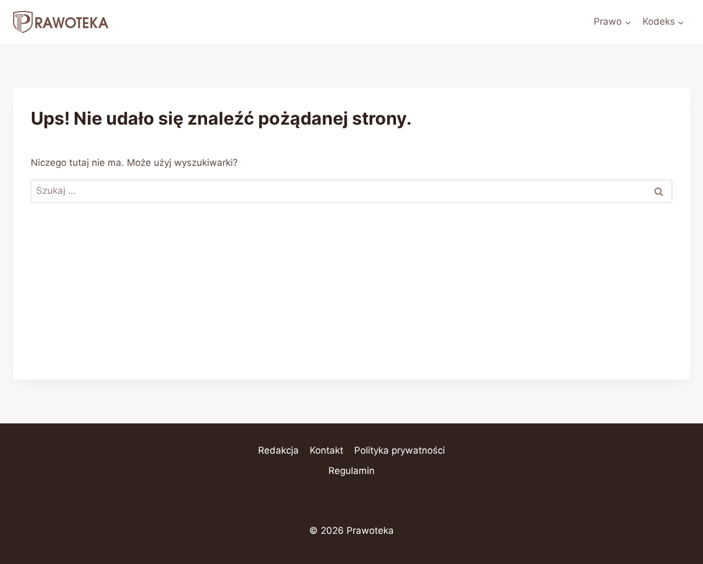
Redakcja (278, 450)
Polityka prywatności (399, 450)
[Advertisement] (351, 302)
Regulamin (351, 470)
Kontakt (326, 450)
